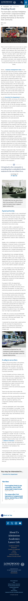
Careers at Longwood (14, 549)
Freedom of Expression (14, 587)
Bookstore (14, 547)
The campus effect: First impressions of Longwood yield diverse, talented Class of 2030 (14, 496)
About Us (14, 532)
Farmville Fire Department (12, 97)
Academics (14, 538)
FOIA (14, 582)
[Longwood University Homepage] (8, 2)
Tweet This (14, 175)
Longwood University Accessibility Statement (14, 592)
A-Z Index (14, 553)
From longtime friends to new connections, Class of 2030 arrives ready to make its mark (13, 487)
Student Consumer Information (14, 584)
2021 (11, 6)
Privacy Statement (14, 580)
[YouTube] (20, 523)
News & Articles (6, 6)
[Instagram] (16, 523)
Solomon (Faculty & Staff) (14, 556)
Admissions (14, 535)
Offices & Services (14, 554)
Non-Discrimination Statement (14, 585)
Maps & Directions (14, 572)
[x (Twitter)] (12, 523)
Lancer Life (14, 542)
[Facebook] (8, 523)
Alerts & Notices (14, 590)
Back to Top (8, 515)
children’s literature (8, 440)
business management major (14, 69)
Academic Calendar (14, 545)
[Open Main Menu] (26, 2)
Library (14, 551)
